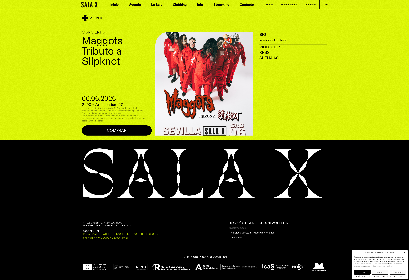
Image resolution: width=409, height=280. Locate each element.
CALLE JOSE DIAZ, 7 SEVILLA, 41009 (102, 222)
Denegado (380, 272)
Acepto (362, 272)
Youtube (139, 234)
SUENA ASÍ (269, 58)
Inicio (114, 5)
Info (200, 5)
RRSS (264, 52)
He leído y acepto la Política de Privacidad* (253, 232)
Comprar (117, 130)
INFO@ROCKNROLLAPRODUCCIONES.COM (107, 225)
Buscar (269, 4)
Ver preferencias (397, 272)
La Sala (156, 5)
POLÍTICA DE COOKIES (364, 276)
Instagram (90, 234)
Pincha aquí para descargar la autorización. (102, 113)
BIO (262, 34)
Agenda (135, 5)
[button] (405, 253)
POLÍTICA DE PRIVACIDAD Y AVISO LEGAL (389, 276)
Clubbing (180, 5)
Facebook (122, 234)
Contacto (247, 5)
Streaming (221, 5)
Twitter (106, 234)
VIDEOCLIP (269, 47)
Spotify (289, 11)
